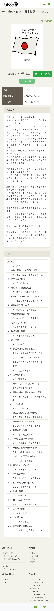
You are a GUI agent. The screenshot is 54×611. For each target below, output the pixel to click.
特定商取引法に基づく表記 (39, 600)
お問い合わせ (35, 588)
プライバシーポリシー (11, 569)
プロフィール (35, 562)
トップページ (8, 553)
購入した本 (34, 559)
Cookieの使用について (38, 594)
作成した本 (34, 553)
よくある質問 (35, 585)
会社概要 (6, 566)
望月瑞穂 (48, 21)
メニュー (45, 4)
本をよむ (6, 582)
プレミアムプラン (36, 582)
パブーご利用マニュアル (12, 559)
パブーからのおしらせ (11, 556)
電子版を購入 (42, 73)
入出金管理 (34, 556)
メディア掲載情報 (36, 597)
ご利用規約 (34, 591)
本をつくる (7, 579)
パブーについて (35, 579)
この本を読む (27, 81)
